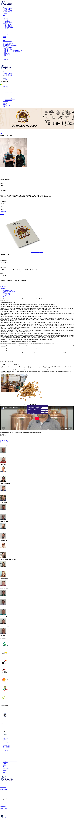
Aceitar (45, 412)
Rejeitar (45, 410)
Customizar (44, 408)
